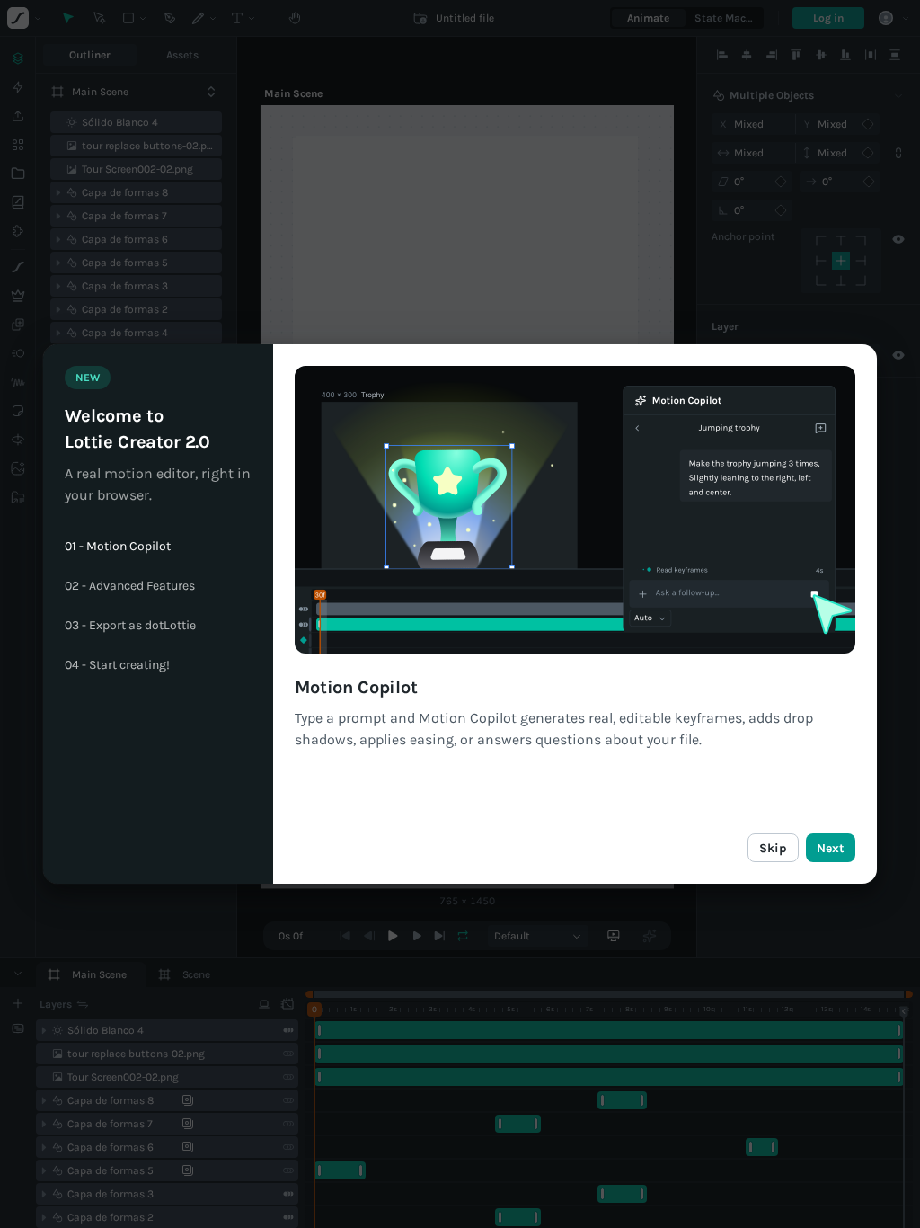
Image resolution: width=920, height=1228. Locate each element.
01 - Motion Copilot (118, 546)
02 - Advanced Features (130, 586)
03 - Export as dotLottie (130, 625)
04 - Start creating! (117, 665)
